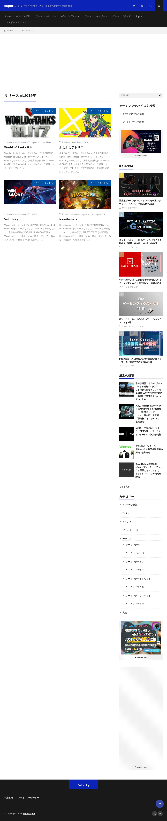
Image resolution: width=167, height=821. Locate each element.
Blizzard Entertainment (71, 214)
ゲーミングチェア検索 (133, 122)
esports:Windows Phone (41, 142)
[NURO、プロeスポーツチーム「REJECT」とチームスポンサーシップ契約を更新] (126, 434)
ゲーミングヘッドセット (138, 578)
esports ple (29, 813)
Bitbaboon (66, 142)
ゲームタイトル (45, 111)
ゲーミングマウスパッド (133, 326)
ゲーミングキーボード (96, 16)
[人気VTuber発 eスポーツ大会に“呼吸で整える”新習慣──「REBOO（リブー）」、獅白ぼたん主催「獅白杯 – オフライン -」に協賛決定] (126, 411)
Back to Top (83, 785)
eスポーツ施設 (129, 504)
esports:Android (13, 142)
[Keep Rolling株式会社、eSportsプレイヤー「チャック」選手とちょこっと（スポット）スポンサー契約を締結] (126, 469)
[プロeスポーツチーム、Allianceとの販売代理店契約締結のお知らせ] (126, 452)
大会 (124, 612)
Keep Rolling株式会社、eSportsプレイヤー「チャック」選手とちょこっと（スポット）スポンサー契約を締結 (149, 470)
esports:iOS (25, 142)
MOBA (35, 214)
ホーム (7, 16)
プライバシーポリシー (28, 797)
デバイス (127, 538)
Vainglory (11, 219)
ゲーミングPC (23, 16)
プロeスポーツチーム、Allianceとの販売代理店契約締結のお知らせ (149, 449)
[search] (160, 95)
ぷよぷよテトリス (71, 147)
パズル (85, 142)
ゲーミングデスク (135, 570)
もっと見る (124, 486)
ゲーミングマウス (70, 16)
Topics (139, 16)
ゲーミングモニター (46, 16)
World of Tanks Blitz (19, 147)
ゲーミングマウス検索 (133, 113)
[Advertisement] (83, 58)
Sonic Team (76, 142)
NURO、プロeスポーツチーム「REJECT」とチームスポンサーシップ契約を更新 (149, 431)
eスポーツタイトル (16, 22)
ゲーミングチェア (122, 16)
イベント (127, 521)
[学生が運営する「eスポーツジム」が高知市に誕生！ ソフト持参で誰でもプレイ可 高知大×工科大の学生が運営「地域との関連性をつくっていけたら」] (126, 389)
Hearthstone (68, 219)
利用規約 (8, 797)
